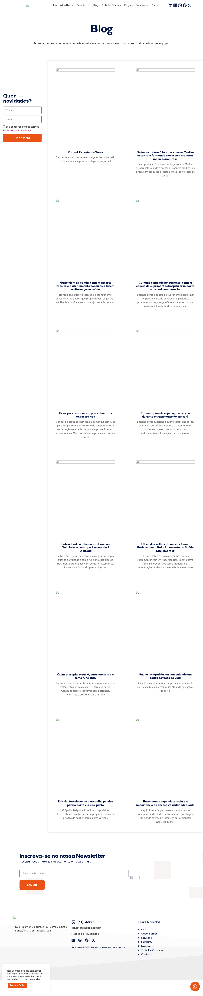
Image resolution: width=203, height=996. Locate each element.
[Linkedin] (175, 5)
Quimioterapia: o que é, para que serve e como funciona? (85, 676)
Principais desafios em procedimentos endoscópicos (85, 414)
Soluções (81, 5)
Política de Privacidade (85, 933)
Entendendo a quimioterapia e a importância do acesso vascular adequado (165, 803)
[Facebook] (184, 5)
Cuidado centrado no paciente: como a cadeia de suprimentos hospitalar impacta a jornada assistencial (165, 286)
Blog (95, 5)
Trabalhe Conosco (111, 5)
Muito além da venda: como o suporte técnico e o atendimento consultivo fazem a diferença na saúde (85, 286)
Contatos (156, 5)
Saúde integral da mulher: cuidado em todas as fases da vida (165, 676)
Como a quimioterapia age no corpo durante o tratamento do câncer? (165, 414)
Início (54, 5)
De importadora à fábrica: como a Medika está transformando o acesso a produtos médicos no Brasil (165, 155)
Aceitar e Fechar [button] (17, 985)
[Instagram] (180, 5)
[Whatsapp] (195, 986)
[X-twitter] (189, 5)
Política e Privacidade (19, 130)
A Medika (65, 5)
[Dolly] (170, 5)
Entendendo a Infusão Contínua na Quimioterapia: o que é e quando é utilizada (85, 547)
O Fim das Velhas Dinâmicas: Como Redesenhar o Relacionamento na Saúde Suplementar (165, 547)
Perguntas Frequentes (136, 5)
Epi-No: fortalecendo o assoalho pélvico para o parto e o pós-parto (85, 803)
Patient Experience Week (85, 152)
